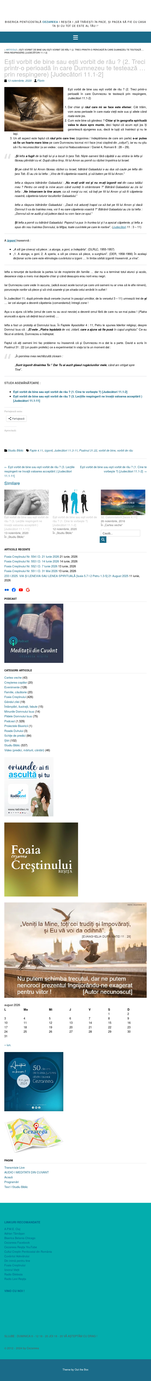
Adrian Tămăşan (14, 1233)
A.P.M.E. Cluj (12, 1229)
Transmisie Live (14, 1167)
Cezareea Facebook (17, 1242)
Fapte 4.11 (36, 450)
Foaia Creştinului (15, 697)
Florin (40, 80)
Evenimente (12, 687)
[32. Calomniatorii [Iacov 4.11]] (123, 502)
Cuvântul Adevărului (16, 1256)
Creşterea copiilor (15, 682)
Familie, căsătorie (15, 692)
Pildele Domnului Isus (18, 716)
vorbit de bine (107, 450)
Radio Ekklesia (13, 1274)
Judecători (119, 227)
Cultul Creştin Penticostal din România (28, 1252)
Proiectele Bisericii (16, 726)
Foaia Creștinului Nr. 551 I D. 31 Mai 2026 (31, 571)
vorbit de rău (125, 450)
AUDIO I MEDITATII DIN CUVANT (26, 1172)
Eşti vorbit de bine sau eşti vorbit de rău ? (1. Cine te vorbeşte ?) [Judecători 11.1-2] (113, 469)
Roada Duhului (13, 731)
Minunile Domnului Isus (19, 711)
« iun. (7, 1045)
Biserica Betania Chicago (19, 1238)
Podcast (9, 721)
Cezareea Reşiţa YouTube (20, 1247)
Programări (11, 1182)
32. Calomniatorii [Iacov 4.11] (119, 517)
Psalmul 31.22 (88, 450)
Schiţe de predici (15, 735)
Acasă (8, 1177)
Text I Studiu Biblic (16, 1187)
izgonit (49, 450)
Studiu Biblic (15, 450)
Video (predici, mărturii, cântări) (24, 750)
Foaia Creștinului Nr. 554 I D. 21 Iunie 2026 (31, 556)
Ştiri (6, 740)
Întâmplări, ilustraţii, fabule (20, 706)
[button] (75, 37)
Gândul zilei (11, 702)
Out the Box (81, 1369)
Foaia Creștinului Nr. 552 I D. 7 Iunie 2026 (30, 566)
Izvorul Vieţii (11, 1270)
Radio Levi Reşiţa (15, 1279)
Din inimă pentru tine (17, 1261)
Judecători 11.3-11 (66, 450)
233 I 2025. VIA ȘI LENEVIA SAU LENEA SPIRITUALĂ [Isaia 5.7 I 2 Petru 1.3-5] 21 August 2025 (66, 576)
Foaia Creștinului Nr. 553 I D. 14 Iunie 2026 (31, 561)
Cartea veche (13, 677)
